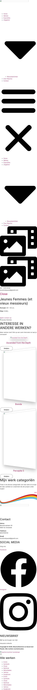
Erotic (5, 662)
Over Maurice (7, 79)
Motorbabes (7, 670)
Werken (5, 16)
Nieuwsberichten (12, 76)
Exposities (6, 18)
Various (5, 672)
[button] (18, 119)
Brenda (18, 404)
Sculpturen (6, 674)
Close (3, 294)
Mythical (6, 668)
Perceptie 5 (18, 471)
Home (5, 14)
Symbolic (6, 664)
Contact (6, 81)
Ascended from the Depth (18, 343)
